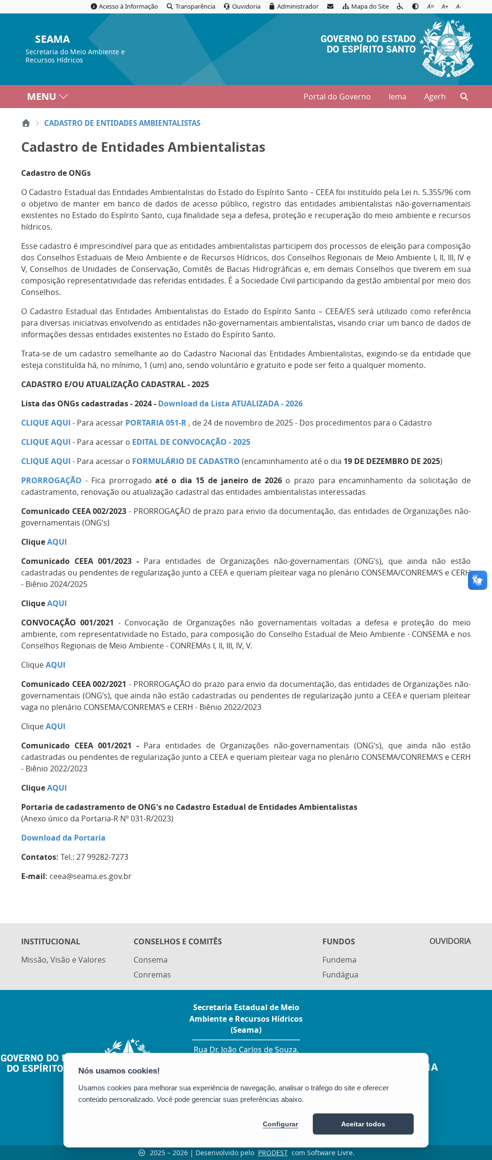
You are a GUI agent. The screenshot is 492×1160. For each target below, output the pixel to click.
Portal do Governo (337, 96)
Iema (397, 96)
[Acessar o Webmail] (330, 7)
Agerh (435, 96)
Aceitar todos (363, 1124)
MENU (41, 96)
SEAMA (52, 40)
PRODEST (273, 1152)
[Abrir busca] (464, 96)
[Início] (26, 123)
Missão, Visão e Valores (63, 959)
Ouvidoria (450, 941)
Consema (151, 959)
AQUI (55, 726)
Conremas (152, 974)
